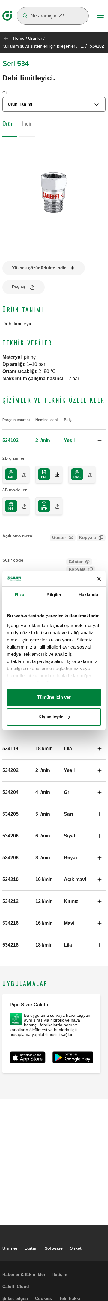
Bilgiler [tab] (54, 594)
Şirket (76, 1248)
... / (84, 45)
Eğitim (31, 1248)
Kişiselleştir (50, 716)
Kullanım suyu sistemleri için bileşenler (38, 46)
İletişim (59, 1274)
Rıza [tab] (19, 594)
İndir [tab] (27, 123)
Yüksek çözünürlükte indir (39, 267)
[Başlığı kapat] (99, 579)
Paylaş (19, 287)
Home (19, 38)
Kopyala (87, 537)
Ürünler (35, 38)
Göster (59, 537)
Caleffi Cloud (15, 1286)
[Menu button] (100, 16)
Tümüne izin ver (54, 697)
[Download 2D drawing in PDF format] (55, 474)
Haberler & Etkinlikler (23, 1274)
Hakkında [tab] (88, 594)
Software (54, 1248)
